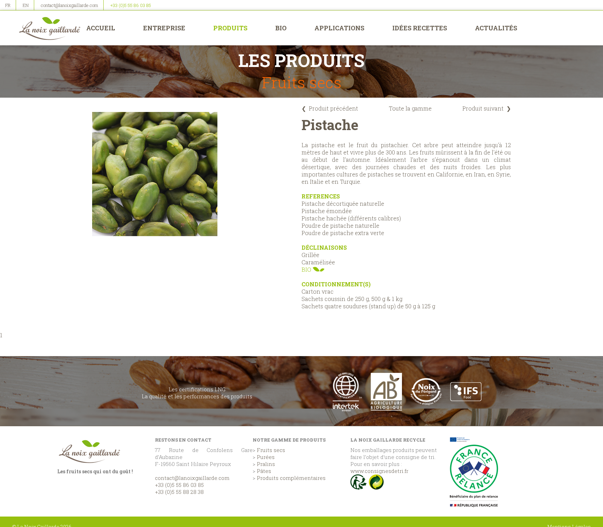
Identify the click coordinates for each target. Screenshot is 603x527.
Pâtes (264, 470)
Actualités (496, 28)
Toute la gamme (410, 108)
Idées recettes (419, 28)
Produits (230, 28)
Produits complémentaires (291, 477)
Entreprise (164, 28)
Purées (266, 456)
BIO (280, 28)
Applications (339, 28)
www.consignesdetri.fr (379, 470)
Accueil (100, 28)
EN (26, 5)
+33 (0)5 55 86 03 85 (130, 5)
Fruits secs (271, 449)
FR (7, 5)
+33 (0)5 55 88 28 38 (179, 491)
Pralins (266, 463)
